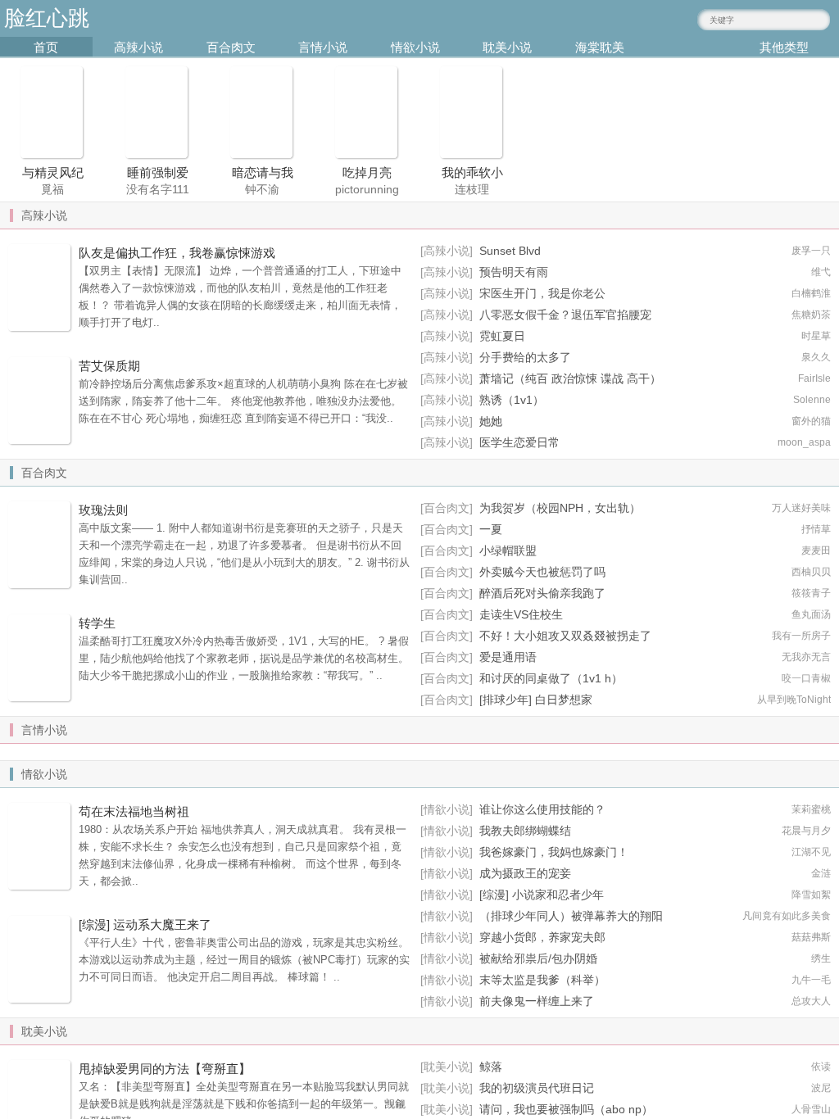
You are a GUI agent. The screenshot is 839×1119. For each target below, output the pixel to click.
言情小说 (322, 47)
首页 (46, 47)
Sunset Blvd (510, 250)
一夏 (490, 529)
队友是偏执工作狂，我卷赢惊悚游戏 (177, 253)
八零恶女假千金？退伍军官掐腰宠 (565, 314)
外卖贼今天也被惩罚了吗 (542, 571)
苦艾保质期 (109, 366)
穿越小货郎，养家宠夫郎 (542, 937)
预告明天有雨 (513, 272)
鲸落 (490, 1066)
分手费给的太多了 (525, 357)
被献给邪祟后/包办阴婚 (538, 958)
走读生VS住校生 (521, 614)
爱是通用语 (508, 657)
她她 (490, 421)
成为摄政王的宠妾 (525, 873)
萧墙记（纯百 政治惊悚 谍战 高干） (570, 378)
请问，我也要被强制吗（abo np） (566, 1109)
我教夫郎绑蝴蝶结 (525, 830)
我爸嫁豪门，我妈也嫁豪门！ (553, 852)
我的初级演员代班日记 (536, 1087)
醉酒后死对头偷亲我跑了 (542, 593)
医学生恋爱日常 (519, 442)
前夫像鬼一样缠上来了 (536, 1001)
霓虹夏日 (502, 335)
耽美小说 (507, 47)
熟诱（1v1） (511, 399)
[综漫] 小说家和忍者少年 (541, 894)
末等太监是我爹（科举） (542, 979)
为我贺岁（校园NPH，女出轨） (560, 507)
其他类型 (784, 47)
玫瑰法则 (103, 510)
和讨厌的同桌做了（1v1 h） (551, 678)
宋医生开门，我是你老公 (542, 293)
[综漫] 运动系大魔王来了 (145, 924)
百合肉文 (231, 47)
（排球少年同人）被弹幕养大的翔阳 (571, 915)
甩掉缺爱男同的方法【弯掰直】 (165, 1069)
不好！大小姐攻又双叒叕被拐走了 (565, 635)
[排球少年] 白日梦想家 (535, 699)
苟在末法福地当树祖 (134, 811)
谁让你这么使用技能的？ (542, 809)
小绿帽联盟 (508, 550)
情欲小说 (415, 47)
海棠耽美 (599, 47)
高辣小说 (138, 47)
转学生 (97, 623)
